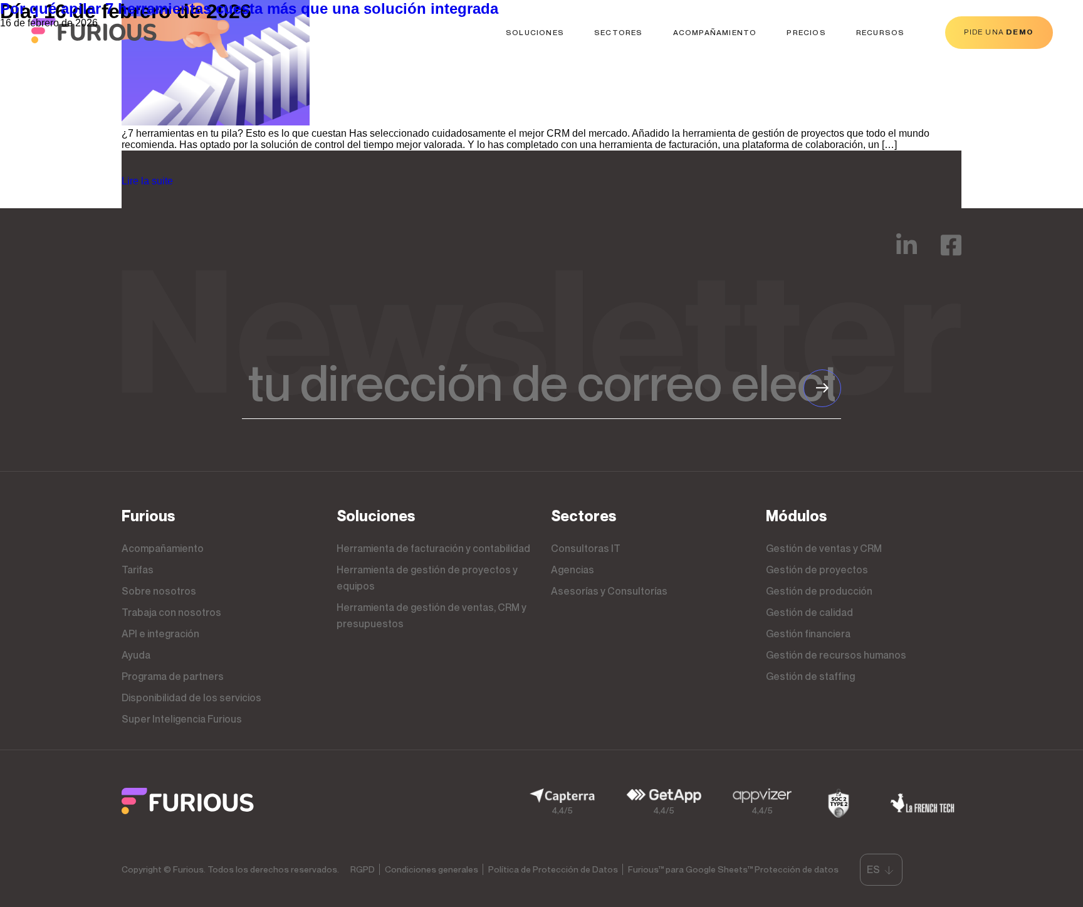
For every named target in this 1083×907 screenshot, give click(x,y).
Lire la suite (147, 181)
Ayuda (136, 655)
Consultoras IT (585, 548)
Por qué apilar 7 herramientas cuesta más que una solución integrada (249, 8)
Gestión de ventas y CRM (824, 548)
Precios (806, 32)
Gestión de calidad (809, 612)
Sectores (618, 32)
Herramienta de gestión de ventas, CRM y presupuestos (431, 615)
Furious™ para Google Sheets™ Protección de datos (733, 869)
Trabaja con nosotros (171, 612)
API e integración (160, 633)
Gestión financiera (808, 633)
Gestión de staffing (810, 676)
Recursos (880, 32)
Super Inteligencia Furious (182, 719)
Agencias (572, 569)
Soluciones (535, 32)
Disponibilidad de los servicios (191, 697)
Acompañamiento (715, 32)
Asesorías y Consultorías (609, 591)
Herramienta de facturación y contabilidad (433, 548)
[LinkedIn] (906, 253)
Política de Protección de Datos (553, 869)
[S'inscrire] (822, 388)
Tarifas (138, 569)
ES (873, 869)
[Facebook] (951, 253)
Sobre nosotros (159, 591)
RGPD (362, 869)
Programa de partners (173, 676)
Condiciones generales (431, 869)
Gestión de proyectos (817, 569)
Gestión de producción (819, 591)
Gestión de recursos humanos (836, 655)
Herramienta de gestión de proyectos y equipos (427, 577)
